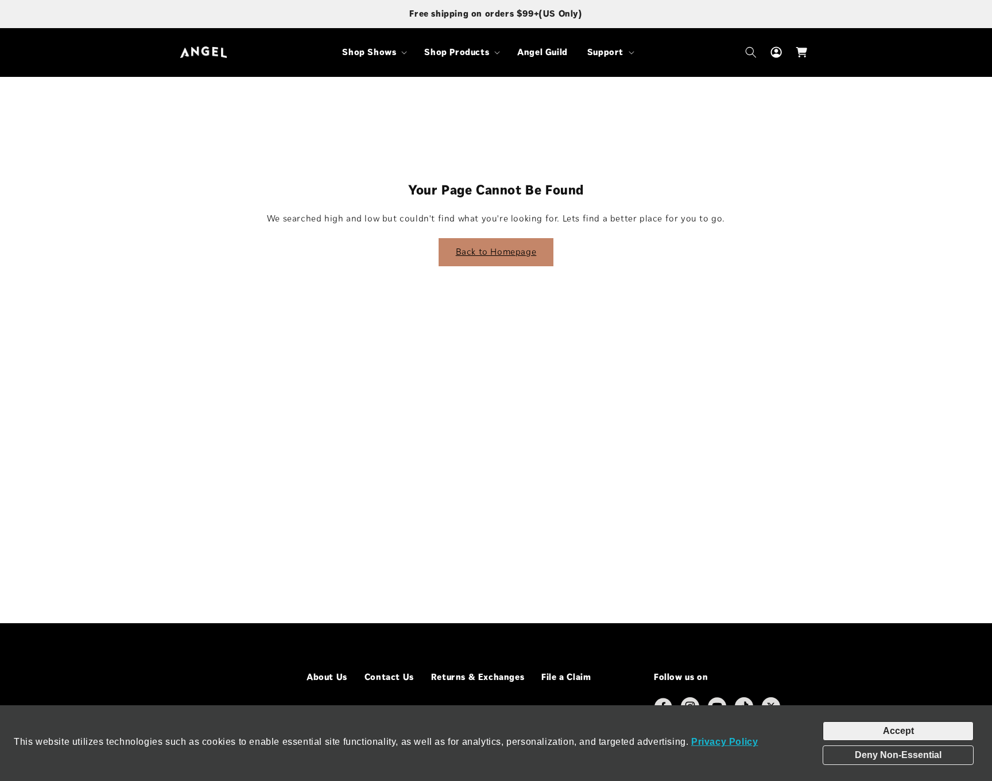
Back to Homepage (496, 251)
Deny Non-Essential (898, 755)
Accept (898, 731)
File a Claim (566, 676)
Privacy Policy (724, 742)
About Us (327, 676)
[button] (373, 52)
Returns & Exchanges (477, 676)
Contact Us (389, 676)
